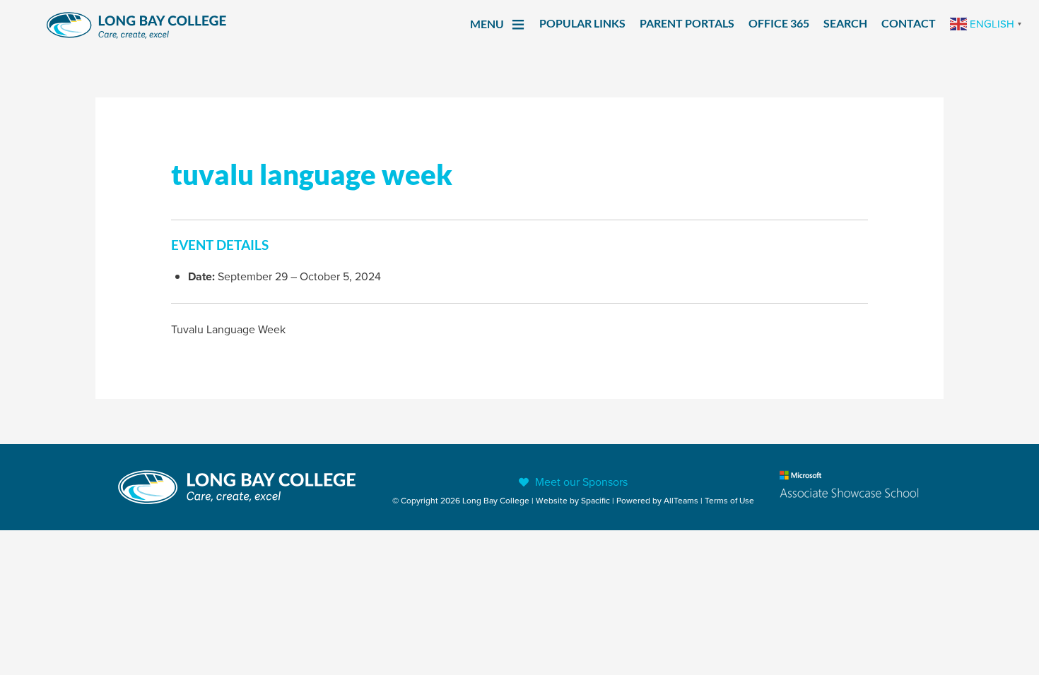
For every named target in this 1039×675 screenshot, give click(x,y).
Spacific (595, 500)
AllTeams (681, 500)
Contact (908, 23)
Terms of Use (729, 500)
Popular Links (582, 23)
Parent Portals (687, 23)
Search (845, 23)
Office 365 (779, 23)
